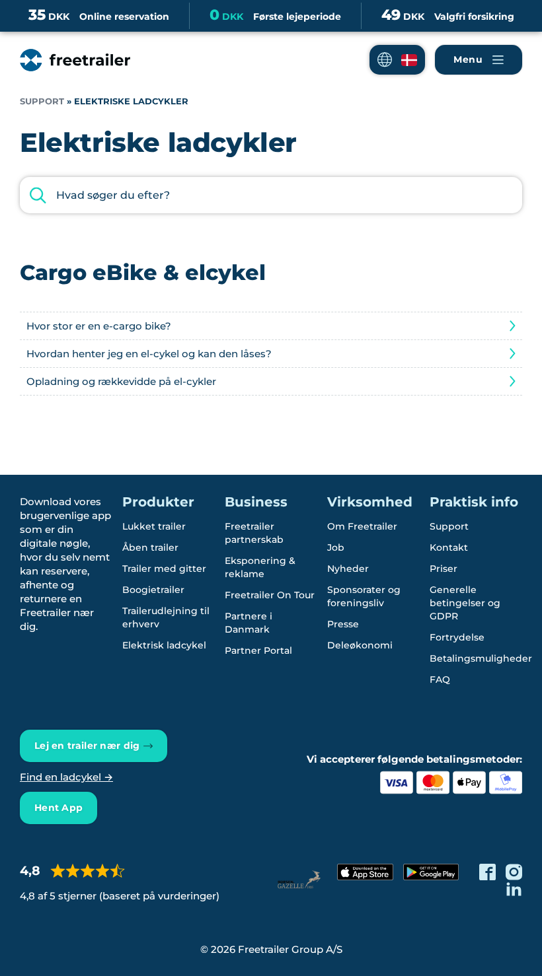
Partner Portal (258, 650)
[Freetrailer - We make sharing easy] (75, 60)
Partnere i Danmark (248, 622)
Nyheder (348, 569)
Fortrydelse (457, 637)
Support (42, 101)
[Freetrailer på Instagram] (514, 872)
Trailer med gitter (164, 569)
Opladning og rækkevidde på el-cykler (121, 381)
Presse (343, 624)
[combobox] (271, 195)
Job (335, 547)
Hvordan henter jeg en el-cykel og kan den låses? (149, 353)
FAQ (440, 679)
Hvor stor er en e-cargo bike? (98, 326)
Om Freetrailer (362, 526)
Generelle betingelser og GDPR (465, 603)
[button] (397, 60)
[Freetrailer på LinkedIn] (514, 888)
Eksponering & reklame (260, 567)
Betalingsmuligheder (481, 658)
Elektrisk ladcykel (164, 645)
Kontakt (449, 547)
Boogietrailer (153, 590)
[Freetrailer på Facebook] (487, 872)
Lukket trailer (154, 526)
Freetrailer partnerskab (254, 532)
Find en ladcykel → (66, 777)
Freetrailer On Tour (270, 595)
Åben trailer (150, 547)
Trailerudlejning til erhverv (166, 617)
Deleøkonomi (360, 645)
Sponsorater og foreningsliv (364, 596)
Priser (443, 569)
